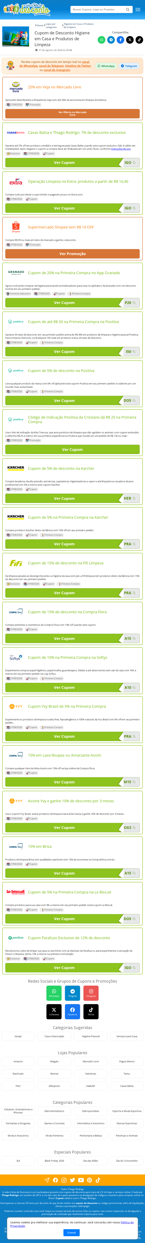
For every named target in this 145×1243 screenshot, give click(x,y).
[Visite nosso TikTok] (139, 40)
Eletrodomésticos (54, 1111)
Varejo (18, 1036)
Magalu (54, 1061)
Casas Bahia (126, 1086)
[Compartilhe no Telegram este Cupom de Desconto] (111, 40)
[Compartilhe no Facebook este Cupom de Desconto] (120, 40)
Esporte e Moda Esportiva (127, 1111)
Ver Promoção (72, 253)
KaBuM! (90, 1086)
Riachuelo (18, 1073)
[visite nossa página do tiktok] (98, 1180)
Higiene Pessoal (90, 1036)
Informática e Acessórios (90, 1123)
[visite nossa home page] (36, 9)
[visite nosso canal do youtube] (81, 1180)
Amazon (18, 1061)
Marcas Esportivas (127, 1123)
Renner (54, 1073)
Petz (18, 1086)
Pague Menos (127, 1061)
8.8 (18, 1160)
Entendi (71, 1232)
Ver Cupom (64, 162)
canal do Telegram (51, 66)
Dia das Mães (90, 1160)
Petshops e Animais (127, 1135)
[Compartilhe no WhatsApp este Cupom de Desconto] (101, 40)
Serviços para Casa (126, 1036)
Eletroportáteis (90, 1111)
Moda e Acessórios (18, 1135)
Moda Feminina (54, 1135)
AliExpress (54, 1086)
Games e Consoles (54, 1123)
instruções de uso (121, 148)
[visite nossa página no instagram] (64, 1180)
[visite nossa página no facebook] (47, 1180)
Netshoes (90, 1073)
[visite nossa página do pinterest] (89, 1180)
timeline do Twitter (78, 66)
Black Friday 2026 (54, 1160)
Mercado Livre (91, 1061)
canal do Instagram (57, 70)
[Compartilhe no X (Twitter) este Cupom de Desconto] (130, 40)
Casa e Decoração (54, 1036)
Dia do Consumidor (127, 1160)
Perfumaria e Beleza (91, 1135)
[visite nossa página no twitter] (72, 1180)
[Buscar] (127, 9)
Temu (127, 1073)
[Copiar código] (134, 162)
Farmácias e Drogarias (18, 1123)
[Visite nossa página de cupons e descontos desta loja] (15, 87)
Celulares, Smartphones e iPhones (18, 1111)
